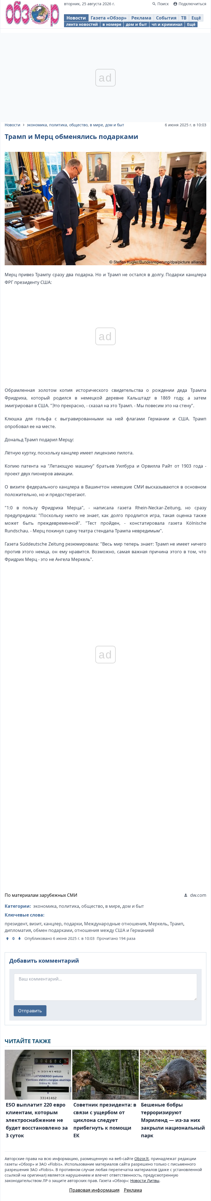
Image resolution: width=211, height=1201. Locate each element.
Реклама (141, 18)
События (166, 18)
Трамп (176, 924)
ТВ (184, 18)
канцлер (53, 924)
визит (35, 924)
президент (16, 924)
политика (58, 124)
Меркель (158, 924)
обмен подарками (52, 930)
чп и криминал (167, 24)
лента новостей (82, 24)
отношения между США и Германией (114, 930)
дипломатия (18, 930)
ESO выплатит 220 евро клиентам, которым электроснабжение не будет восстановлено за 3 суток (37, 1120)
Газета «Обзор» (109, 18)
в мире (96, 124)
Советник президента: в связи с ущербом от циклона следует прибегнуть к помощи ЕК (104, 1120)
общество (78, 124)
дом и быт (136, 24)
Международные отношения (115, 924)
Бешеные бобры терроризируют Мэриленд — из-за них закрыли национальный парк (173, 1120)
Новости (76, 18)
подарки (73, 924)
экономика (37, 124)
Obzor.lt (141, 1158)
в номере (111, 24)
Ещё (196, 18)
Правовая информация (94, 1190)
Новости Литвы (144, 1180)
